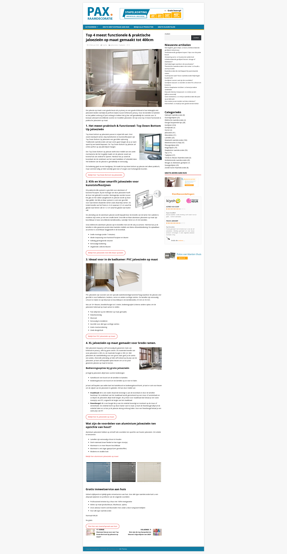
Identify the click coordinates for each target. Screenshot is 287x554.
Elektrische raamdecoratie (174, 120)
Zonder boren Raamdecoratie (175, 168)
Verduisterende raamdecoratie (176, 160)
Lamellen (168, 138)
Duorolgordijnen (171, 118)
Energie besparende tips (173, 122)
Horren (167, 130)
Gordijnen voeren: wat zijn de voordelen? (179, 80)
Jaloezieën (114, 45)
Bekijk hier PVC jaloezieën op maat (101, 336)
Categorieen (90, 27)
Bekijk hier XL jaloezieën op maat (101, 417)
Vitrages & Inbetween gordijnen (176, 163)
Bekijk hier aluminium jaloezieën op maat (102, 456)
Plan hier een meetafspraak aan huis (102, 526)
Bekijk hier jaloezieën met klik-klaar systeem (105, 253)
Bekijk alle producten (143, 27)
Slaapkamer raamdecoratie (174, 150)
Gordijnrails (169, 127)
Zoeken (167, 34)
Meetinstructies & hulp (173, 142)
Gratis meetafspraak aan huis (116, 27)
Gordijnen (168, 125)
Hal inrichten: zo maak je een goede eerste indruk (182, 104)
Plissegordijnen (170, 145)
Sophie (104, 45)
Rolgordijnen (169, 148)
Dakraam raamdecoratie (174, 115)
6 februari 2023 (94, 45)
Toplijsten (122, 45)
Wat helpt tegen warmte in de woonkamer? (179, 64)
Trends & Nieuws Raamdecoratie (177, 158)
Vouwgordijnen (170, 165)
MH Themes (123, 549)
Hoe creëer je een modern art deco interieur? (180, 101)
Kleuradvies (169, 135)
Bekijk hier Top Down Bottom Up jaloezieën (105, 175)
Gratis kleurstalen (166, 27)
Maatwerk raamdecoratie (174, 140)
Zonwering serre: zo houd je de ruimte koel (179, 57)
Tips (166, 153)
